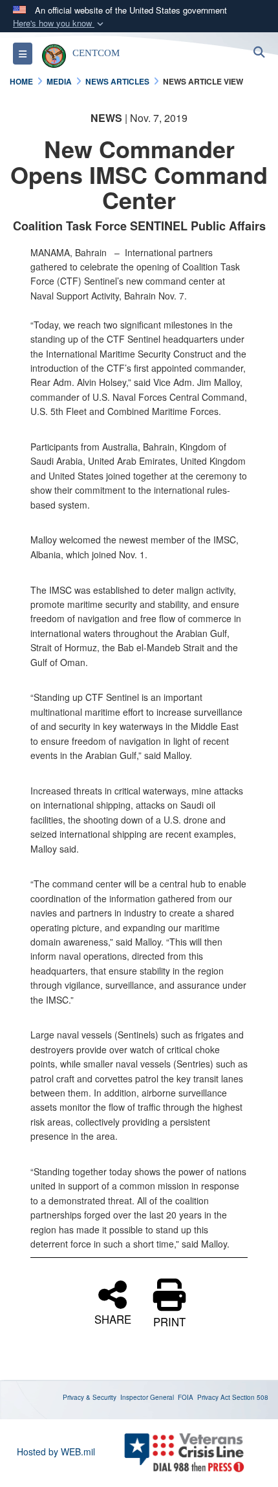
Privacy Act (213, 1397)
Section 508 (250, 1397)
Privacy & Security (89, 1397)
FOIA (185, 1397)
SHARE (112, 1317)
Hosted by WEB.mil (56, 1451)
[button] (59, 23)
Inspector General (147, 1397)
